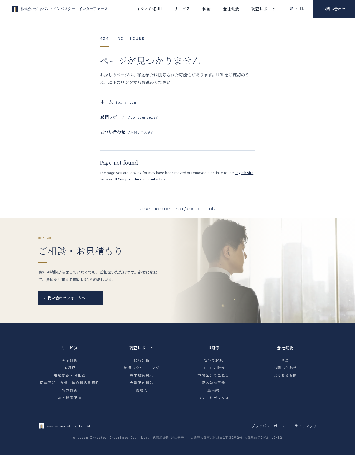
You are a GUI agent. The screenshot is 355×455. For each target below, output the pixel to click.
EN (302, 9)
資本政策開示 (142, 375)
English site (244, 172)
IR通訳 (69, 367)
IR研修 (213, 347)
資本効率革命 (213, 382)
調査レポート (263, 8)
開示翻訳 (70, 360)
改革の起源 (214, 360)
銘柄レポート (129, 117)
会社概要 (231, 8)
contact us (156, 179)
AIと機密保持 (70, 397)
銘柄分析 (141, 360)
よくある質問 (285, 375)
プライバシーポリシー (270, 425)
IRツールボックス (213, 397)
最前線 (213, 390)
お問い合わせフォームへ (64, 297)
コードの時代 (213, 367)
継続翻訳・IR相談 (70, 375)
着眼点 (142, 390)
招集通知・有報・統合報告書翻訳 (70, 382)
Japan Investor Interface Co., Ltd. (177, 209)
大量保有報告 (142, 382)
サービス (182, 8)
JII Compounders (127, 179)
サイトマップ (306, 425)
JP (291, 9)
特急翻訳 (70, 390)
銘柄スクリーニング (141, 367)
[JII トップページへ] (59, 8)
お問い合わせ (334, 8)
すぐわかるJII (149, 8)
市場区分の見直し (213, 375)
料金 (206, 8)
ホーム (118, 102)
